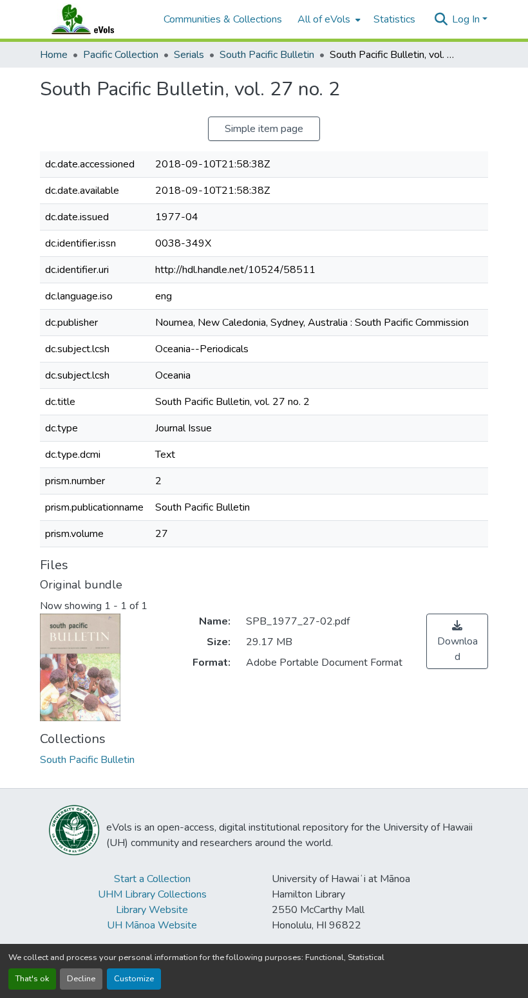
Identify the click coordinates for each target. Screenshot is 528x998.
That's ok (32, 978)
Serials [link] (189, 55)
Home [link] (54, 55)
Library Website (152, 910)
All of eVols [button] (323, 19)
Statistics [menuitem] (394, 19)
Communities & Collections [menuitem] (223, 19)
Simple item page (264, 129)
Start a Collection (152, 879)
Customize (134, 978)
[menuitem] (328, 19)
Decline (81, 978)
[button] (95, 19)
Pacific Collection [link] (120, 55)
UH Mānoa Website (152, 925)
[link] (457, 641)
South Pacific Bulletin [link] (267, 55)
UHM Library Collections (152, 894)
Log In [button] (467, 19)
